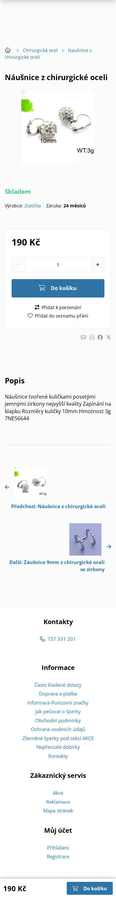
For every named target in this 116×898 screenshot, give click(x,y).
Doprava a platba (58, 693)
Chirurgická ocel (40, 50)
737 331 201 (61, 639)
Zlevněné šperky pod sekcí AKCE (58, 738)
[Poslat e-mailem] (83, 337)
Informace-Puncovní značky (58, 702)
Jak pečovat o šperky (58, 711)
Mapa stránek (58, 810)
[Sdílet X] (108, 337)
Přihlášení (58, 847)
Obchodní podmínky (58, 720)
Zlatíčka (32, 206)
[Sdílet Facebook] (100, 337)
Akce (58, 792)
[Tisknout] (91, 337)
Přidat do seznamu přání (61, 316)
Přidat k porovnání (61, 307)
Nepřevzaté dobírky (58, 747)
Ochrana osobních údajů (58, 729)
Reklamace (58, 802)
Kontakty (58, 756)
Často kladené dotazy (58, 685)
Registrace (58, 856)
